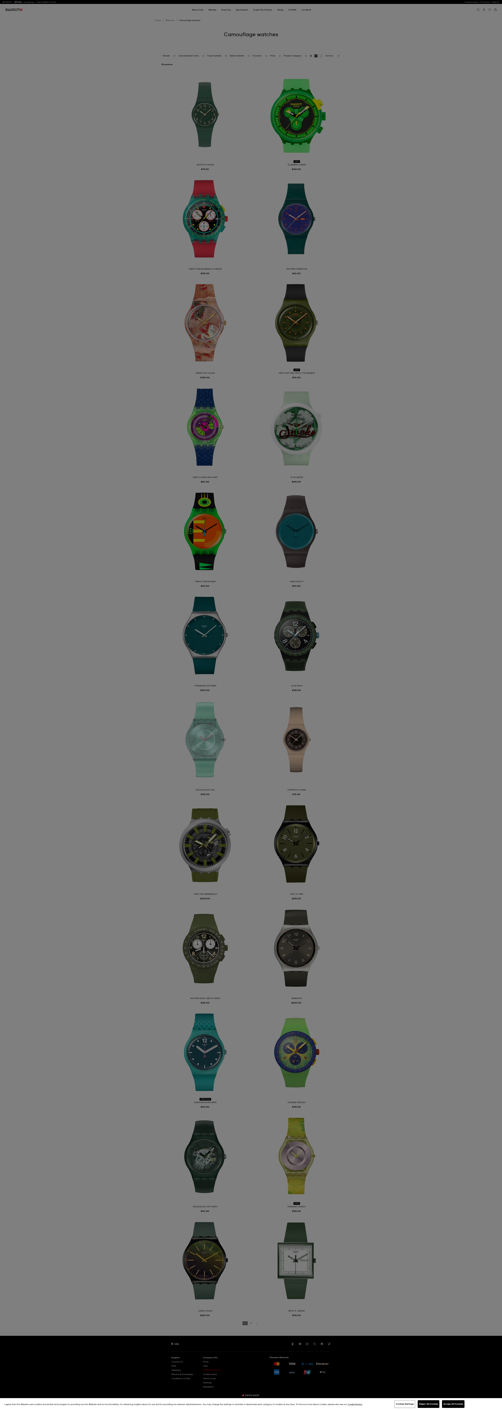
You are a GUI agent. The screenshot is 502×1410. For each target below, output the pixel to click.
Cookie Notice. (355, 1404)
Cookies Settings (405, 1404)
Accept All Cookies (453, 1404)
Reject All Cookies (428, 1404)
